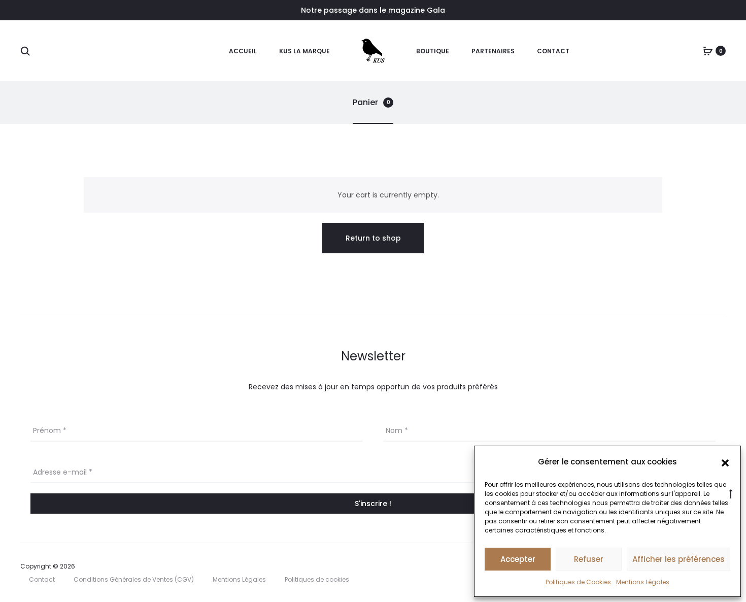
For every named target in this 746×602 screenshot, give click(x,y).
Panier (371, 102)
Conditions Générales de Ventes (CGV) (134, 579)
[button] (725, 462)
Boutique (432, 51)
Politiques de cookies (317, 579)
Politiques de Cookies (578, 582)
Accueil (243, 51)
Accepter (517, 559)
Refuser (588, 559)
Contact (553, 51)
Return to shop (373, 238)
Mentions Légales (642, 582)
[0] (708, 51)
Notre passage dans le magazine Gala (373, 10)
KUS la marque (304, 51)
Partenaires (493, 51)
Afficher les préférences (678, 559)
